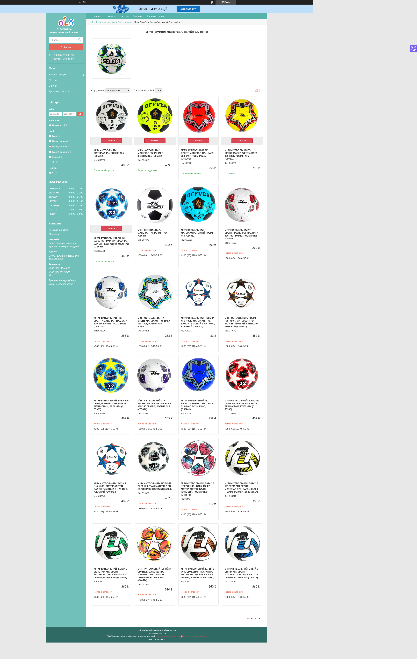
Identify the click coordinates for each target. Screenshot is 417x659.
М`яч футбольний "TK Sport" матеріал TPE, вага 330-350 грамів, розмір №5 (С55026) (241, 234)
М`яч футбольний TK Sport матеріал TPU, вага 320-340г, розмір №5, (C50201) (197, 154)
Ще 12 (55, 162)
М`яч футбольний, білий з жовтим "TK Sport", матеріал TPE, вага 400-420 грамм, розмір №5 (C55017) (241, 487)
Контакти (137, 16)
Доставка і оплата (59, 91)
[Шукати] (79, 40)
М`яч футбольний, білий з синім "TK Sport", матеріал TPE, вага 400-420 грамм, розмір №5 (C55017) (241, 573)
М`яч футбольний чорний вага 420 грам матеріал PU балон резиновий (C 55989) (154, 486)
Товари (109, 16)
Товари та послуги (105, 22)
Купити (111, 141)
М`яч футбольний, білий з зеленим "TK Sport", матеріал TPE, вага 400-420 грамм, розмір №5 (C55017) (110, 573)
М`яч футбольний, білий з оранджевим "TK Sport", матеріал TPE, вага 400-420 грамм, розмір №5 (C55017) (198, 573)
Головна (97, 16)
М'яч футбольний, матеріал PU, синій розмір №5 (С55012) (197, 233)
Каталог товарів (57, 74)
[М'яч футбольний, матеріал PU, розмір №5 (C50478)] (155, 205)
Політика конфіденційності (194, 636)
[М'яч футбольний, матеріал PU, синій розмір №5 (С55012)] (198, 205)
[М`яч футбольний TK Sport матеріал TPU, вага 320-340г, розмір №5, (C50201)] (198, 117)
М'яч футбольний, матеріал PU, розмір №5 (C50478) (152, 233)
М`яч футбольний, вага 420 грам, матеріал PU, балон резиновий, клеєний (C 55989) (111, 405)
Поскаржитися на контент (169, 636)
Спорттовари (125, 22)
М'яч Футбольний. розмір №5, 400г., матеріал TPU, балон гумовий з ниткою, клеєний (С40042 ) (198, 322)
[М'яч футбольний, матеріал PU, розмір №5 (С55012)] (111, 117)
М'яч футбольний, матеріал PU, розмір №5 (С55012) (109, 153)
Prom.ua (172, 630)
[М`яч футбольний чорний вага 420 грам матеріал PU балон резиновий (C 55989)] (155, 458)
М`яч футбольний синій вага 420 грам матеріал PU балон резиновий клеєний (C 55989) (111, 242)
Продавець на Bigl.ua (156, 633)
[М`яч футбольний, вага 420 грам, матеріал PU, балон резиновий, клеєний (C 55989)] (111, 375)
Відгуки (53, 85)
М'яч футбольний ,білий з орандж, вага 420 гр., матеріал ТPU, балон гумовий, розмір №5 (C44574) (154, 574)
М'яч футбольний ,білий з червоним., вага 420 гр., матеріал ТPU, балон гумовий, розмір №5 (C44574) (197, 489)
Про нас (53, 80)
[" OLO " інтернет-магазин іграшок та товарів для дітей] (66, 21)
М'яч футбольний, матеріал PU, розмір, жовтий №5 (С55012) (150, 153)
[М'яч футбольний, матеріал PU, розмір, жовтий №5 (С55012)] (155, 117)
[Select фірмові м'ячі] (111, 58)
